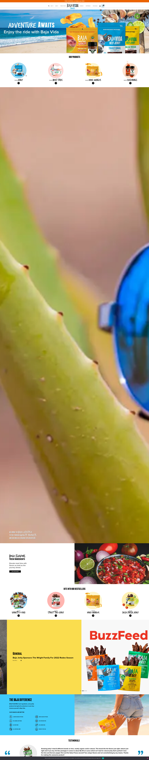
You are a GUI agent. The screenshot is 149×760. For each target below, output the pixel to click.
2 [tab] (81, 690)
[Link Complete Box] (74, 657)
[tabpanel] (74, 657)
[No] (147, 758)
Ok (103, 758)
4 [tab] (84, 690)
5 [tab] (85, 690)
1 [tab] (80, 690)
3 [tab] (83, 690)
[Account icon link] (100, 5)
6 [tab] (86, 690)
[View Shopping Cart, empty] (103, 6)
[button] (48, 6)
